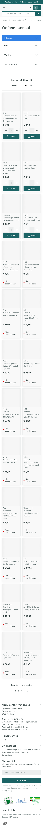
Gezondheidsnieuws (31, 749)
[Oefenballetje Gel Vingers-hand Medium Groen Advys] (11, 151)
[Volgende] (30, 691)
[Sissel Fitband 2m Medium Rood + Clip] (32, 203)
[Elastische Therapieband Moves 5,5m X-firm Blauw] (32, 299)
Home (4, 20)
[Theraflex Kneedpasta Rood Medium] (32, 496)
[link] (12, 691)
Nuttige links (15, 749)
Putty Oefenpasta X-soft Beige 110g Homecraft (32, 658)
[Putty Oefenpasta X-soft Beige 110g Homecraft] (32, 641)
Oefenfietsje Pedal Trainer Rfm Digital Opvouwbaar (10, 366)
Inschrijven (21, 780)
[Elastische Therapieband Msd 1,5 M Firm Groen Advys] (11, 496)
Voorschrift (25, 752)
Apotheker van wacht (11, 752)
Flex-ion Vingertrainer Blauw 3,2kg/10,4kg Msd (31, 414)
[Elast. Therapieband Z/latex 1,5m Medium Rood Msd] (11, 250)
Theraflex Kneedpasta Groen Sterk (10, 609)
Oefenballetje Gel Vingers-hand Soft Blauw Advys (10, 118)
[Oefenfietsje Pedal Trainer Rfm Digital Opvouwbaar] (11, 349)
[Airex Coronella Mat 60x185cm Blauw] (32, 547)
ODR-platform (13, 817)
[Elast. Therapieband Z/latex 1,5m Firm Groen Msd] (32, 250)
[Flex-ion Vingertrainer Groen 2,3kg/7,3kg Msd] (11, 398)
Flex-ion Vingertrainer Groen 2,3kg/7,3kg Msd (11, 414)
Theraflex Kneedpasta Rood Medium (31, 513)
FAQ (4, 739)
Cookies (5, 817)
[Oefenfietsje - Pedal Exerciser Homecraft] (11, 203)
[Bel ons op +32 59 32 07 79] (31, 8)
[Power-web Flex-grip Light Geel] (11, 641)
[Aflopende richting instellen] (31, 85)
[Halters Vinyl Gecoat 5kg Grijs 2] (32, 349)
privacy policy (7, 790)
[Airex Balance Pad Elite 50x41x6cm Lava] (11, 446)
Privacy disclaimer (34, 814)
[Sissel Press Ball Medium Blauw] (32, 151)
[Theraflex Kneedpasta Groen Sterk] (11, 593)
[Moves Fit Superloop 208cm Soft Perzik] (11, 299)
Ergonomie (31, 20)
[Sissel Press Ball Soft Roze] (32, 102)
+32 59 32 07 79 (16, 719)
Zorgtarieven (7, 754)
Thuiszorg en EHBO (16, 20)
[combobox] (18, 13)
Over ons (6, 749)
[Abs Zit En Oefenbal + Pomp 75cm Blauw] (32, 593)
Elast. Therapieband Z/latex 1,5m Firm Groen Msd (31, 267)
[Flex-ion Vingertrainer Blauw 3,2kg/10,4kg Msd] (32, 398)
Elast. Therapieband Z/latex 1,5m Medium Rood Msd (11, 267)
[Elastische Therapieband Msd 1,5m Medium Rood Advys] (32, 446)
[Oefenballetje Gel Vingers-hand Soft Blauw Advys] (11, 102)
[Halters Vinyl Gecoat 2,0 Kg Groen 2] (11, 547)
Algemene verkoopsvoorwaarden (14, 814)
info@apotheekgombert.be (25, 721)
